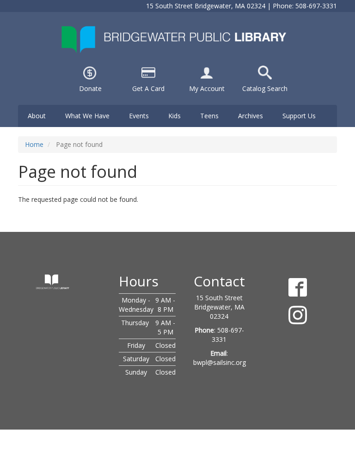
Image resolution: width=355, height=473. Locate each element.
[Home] (177, 39)
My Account (207, 88)
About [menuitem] (37, 115)
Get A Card (148, 88)
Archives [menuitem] (250, 115)
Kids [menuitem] (174, 115)
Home (34, 144)
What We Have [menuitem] (87, 115)
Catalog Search (265, 88)
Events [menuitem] (139, 115)
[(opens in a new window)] (207, 71)
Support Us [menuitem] (299, 115)
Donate (90, 88)
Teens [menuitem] (209, 115)
